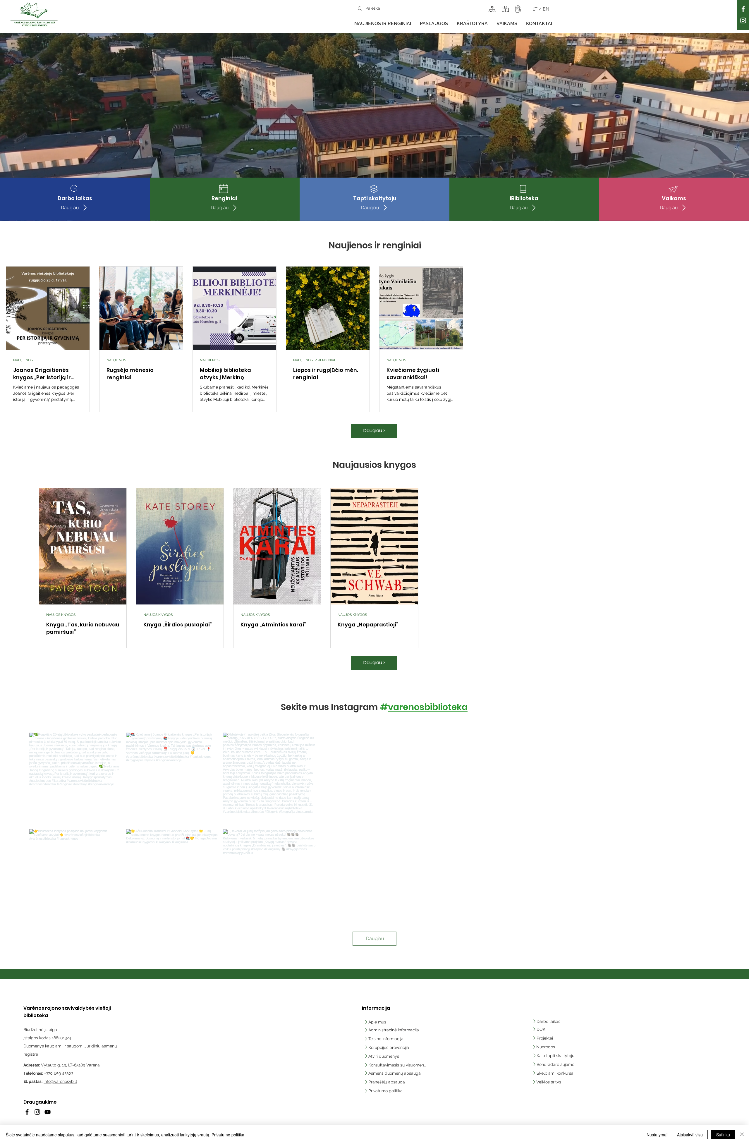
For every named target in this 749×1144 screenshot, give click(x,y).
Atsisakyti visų (690, 1135)
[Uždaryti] (741, 1134)
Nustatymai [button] (657, 1135)
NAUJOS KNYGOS (60, 615)
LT (535, 9)
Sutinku (723, 1135)
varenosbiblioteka (428, 707)
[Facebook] (743, 9)
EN (546, 9)
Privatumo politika (228, 1135)
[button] (382, 24)
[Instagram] (743, 20)
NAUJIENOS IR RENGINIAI (314, 360)
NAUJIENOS (23, 360)
